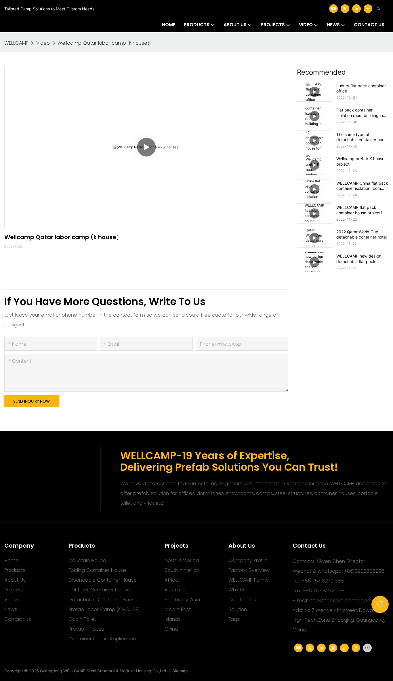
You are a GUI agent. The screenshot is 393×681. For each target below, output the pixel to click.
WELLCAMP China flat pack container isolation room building (362, 186)
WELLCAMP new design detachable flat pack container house (358, 259)
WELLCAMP (16, 42)
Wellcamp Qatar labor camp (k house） (105, 42)
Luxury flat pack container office (361, 88)
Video (43, 42)
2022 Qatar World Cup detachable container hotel (361, 234)
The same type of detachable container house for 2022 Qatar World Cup (362, 137)
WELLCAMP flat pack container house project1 (359, 210)
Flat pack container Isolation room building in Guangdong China (359, 112)
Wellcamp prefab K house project (360, 161)
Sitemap (179, 670)
